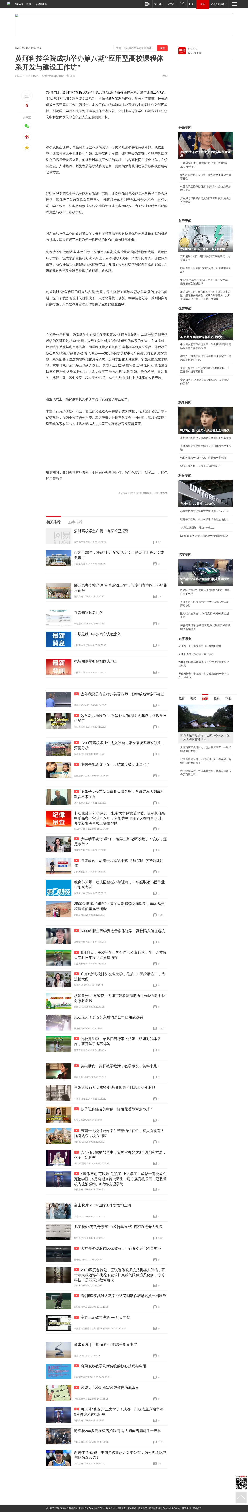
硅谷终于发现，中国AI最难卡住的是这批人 (204, 519)
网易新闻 (192, 48)
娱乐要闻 (185, 402)
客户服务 (132, 1508)
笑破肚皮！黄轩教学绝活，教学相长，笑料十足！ (121, 1066)
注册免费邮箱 (217, 4)
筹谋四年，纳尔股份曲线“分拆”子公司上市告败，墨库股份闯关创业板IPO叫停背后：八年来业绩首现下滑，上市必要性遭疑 (205, 295)
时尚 (193, 698)
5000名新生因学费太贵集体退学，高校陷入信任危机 (123, 931)
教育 (182, 698)
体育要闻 (185, 309)
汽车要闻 (185, 554)
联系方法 (110, 1508)
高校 (120, 92)
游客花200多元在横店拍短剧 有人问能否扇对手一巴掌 (117, 1431)
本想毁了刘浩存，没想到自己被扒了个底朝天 (205, 437)
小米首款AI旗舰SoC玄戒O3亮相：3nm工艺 (204, 511)
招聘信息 (121, 1508)
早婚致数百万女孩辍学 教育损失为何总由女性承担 (114, 1088)
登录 (203, 4)
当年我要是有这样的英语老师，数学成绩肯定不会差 (122, 694)
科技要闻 (185, 475)
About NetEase (86, 1508)
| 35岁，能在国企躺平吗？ (196, 654)
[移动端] (147, 4)
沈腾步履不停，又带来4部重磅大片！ (201, 465)
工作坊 (158, 92)
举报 (165, 76)
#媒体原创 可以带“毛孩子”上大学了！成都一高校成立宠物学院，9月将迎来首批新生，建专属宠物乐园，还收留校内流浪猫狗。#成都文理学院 (120, 1179)
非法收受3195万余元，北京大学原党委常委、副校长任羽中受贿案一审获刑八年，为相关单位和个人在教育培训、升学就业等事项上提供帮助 (120, 818)
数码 (216, 698)
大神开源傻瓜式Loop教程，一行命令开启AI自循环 (121, 1248)
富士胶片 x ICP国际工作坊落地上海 (102, 1205)
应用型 (112, 92)
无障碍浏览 (41, 4)
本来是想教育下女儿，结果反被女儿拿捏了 (115, 764)
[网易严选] (171, 4)
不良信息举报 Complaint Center (164, 1508)
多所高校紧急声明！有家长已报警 (101, 531)
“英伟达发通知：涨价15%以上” (197, 527)
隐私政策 (142, 1508)
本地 (228, 698)
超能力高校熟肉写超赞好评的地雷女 (110, 1388)
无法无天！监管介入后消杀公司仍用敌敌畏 (108, 1017)
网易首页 (19, 4)
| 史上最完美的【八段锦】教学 (199, 646)
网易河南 (30, 48)
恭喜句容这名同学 (88, 612)
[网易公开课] (158, 4)
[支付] (182, 4)
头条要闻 (185, 127)
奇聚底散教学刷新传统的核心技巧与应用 (113, 1366)
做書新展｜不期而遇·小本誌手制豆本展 (105, 1344)
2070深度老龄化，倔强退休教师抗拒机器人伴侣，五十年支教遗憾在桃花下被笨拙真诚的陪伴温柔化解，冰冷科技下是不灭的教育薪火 (119, 1275)
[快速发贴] (27, 96)
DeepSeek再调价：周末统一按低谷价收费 (204, 535)
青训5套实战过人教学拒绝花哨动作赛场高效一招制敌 (123, 1296)
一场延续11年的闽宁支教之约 (97, 634)
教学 (111, 98)
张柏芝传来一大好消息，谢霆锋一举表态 (203, 457)
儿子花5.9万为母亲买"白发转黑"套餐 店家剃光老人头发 (118, 1227)
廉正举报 (186, 1508)
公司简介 (99, 1508)
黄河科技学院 (72, 92)
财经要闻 (185, 221)
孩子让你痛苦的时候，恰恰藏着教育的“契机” (116, 1109)
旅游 (205, 698)
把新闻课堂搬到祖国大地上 (96, 661)
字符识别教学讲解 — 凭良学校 (105, 1317)
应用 (28, 4)
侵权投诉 (197, 1508)
